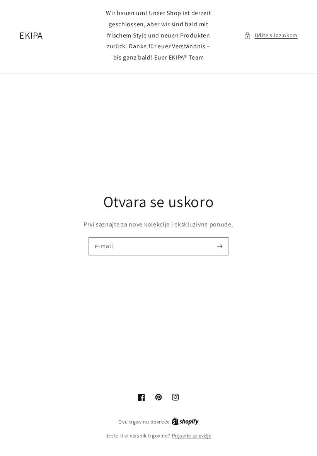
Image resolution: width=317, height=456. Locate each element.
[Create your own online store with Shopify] (185, 422)
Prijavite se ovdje (191, 435)
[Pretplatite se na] (219, 246)
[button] (271, 35)
